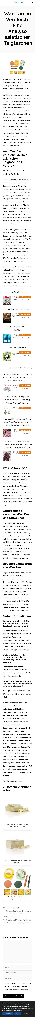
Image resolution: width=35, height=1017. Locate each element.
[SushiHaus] (18, 3)
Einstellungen (9, 1010)
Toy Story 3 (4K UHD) (17, 347)
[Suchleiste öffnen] (2, 3)
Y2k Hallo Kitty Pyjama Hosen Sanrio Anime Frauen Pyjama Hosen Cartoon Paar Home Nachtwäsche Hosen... (18, 422)
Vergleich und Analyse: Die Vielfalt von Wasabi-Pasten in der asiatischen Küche (17, 923)
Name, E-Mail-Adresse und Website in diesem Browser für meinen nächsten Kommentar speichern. (18, 986)
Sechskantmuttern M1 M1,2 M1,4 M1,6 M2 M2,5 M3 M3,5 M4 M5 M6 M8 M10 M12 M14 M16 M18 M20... (17, 377)
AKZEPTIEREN (8, 1014)
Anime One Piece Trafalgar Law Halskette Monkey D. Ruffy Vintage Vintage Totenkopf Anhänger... (17, 400)
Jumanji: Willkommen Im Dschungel (17, 309)
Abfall (17, 1014)
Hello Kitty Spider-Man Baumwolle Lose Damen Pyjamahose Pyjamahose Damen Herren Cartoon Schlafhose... (17, 444)
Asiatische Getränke (13, 908)
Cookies (15, 1008)
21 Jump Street (17, 292)
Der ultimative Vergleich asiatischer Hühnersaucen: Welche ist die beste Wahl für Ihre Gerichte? (17, 914)
